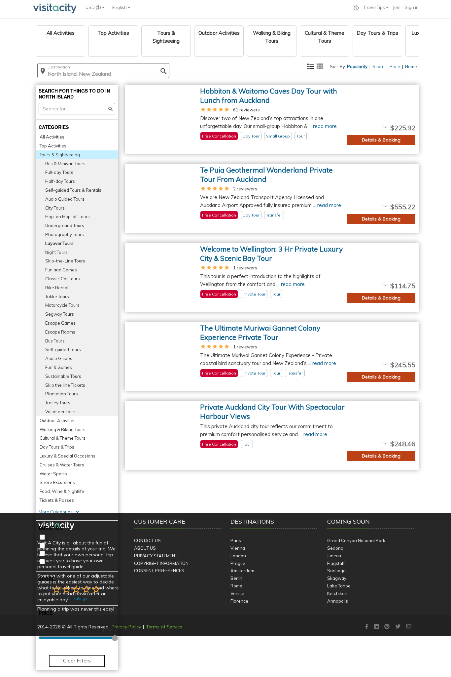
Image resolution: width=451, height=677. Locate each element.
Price (395, 66)
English (120, 7)
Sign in (412, 7)
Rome (236, 585)
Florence (239, 601)
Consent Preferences (159, 570)
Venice (237, 593)
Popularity (357, 66)
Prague (237, 563)
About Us (145, 548)
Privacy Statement (155, 555)
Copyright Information (161, 563)
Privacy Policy (126, 627)
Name (411, 66)
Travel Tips (375, 7)
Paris (235, 540)
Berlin (236, 578)
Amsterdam (242, 570)
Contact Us (147, 540)
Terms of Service (164, 627)
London (238, 555)
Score (378, 66)
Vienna (237, 548)
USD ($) (94, 7)
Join (396, 7)
